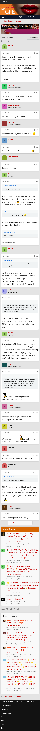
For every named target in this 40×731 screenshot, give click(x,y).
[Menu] (2, 17)
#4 (37, 130)
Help (2, 721)
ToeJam (5, 41)
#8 (37, 256)
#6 (37, 164)
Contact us (4, 709)
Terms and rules (6, 713)
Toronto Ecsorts (6, 705)
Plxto (7, 601)
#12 (37, 413)
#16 (37, 514)
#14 (37, 455)
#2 (37, 93)
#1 (37, 53)
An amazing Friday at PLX (15, 599)
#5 (37, 147)
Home (3, 724)
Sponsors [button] (4, 2)
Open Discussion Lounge (23, 593)
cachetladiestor (10, 560)
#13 (37, 433)
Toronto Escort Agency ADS (21, 544)
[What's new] (34, 17)
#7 (37, 181)
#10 (37, 340)
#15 (37, 472)
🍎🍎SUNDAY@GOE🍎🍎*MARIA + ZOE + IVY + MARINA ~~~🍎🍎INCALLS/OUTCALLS (20, 622)
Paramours (9, 544)
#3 (37, 113)
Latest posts (10, 616)
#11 (37, 371)
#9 (37, 297)
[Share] (34, 53)
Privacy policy (5, 717)
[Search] (38, 17)
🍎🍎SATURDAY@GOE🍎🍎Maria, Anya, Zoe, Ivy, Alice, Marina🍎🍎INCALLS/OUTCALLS (20, 650)
